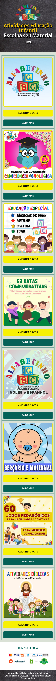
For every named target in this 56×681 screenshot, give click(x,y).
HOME (28, 42)
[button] (28, 113)
